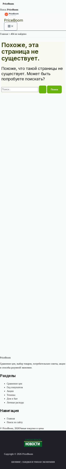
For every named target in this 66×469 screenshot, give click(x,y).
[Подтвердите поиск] (42, 89)
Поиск (3, 9)
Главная (11, 418)
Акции (10, 391)
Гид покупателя (15, 387)
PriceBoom (13, 20)
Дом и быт (12, 398)
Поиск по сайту (15, 422)
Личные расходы (15, 402)
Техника (11, 395)
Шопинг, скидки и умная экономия (33, 462)
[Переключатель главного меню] (10, 26)
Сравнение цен (14, 383)
